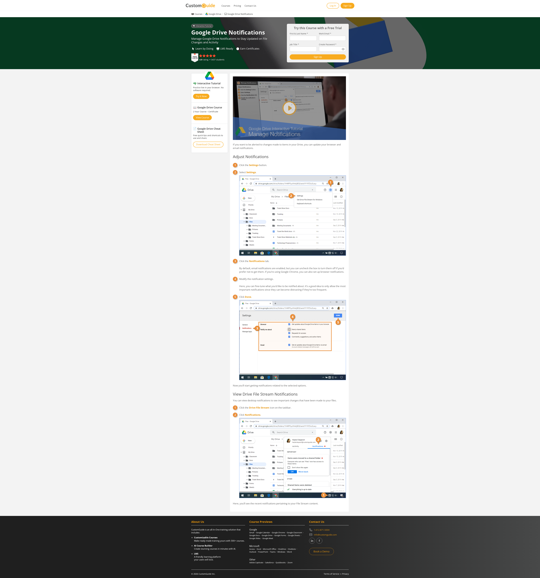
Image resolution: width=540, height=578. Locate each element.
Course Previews (260, 522)
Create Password (327, 44)
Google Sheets (294, 535)
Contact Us (250, 5)
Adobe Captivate (256, 562)
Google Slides (254, 538)
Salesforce (269, 562)
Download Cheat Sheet (208, 144)
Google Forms (280, 535)
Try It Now (201, 96)
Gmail (251, 532)
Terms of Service (331, 574)
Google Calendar (263, 532)
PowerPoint (263, 552)
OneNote (292, 549)
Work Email (325, 34)
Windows (281, 552)
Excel (259, 549)
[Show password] (343, 49)
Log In (333, 5)
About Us (197, 522)
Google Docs (254, 535)
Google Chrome (278, 532)
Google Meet (267, 538)
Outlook (252, 552)
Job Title (294, 44)
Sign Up (347, 5)
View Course (202, 117)
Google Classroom (294, 532)
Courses (225, 5)
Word (289, 552)
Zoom (290, 562)
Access (252, 549)
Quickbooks (281, 562)
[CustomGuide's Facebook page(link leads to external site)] (319, 541)
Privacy (345, 574)
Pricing (237, 5)
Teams (272, 552)
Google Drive (215, 14)
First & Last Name (299, 34)
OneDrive (282, 549)
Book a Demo (321, 551)
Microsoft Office (269, 549)
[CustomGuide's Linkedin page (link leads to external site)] (312, 541)
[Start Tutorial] (289, 108)
